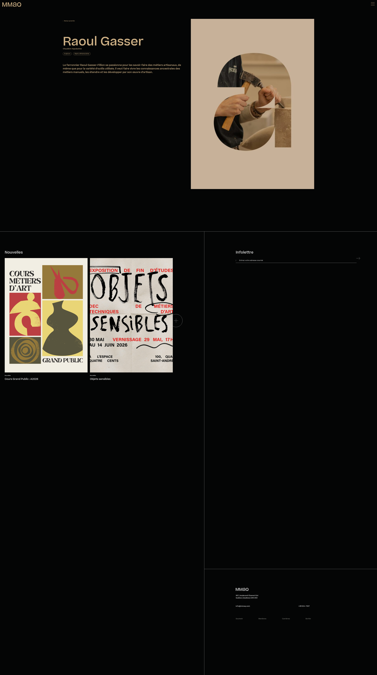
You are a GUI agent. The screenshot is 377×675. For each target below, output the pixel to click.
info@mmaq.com (243, 606)
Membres (262, 619)
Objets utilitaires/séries (81, 54)
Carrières (286, 619)
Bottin (308, 619)
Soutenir (239, 619)
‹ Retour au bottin (69, 21)
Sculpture (67, 54)
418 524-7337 (304, 606)
